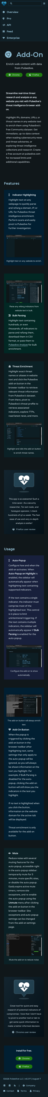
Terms (24, 1091)
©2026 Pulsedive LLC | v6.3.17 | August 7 (22, 1079)
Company (30, 1085)
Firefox (35, 75)
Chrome (15, 75)
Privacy (36, 1091)
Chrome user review (26, 1032)
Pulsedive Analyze (18, 344)
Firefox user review (25, 529)
